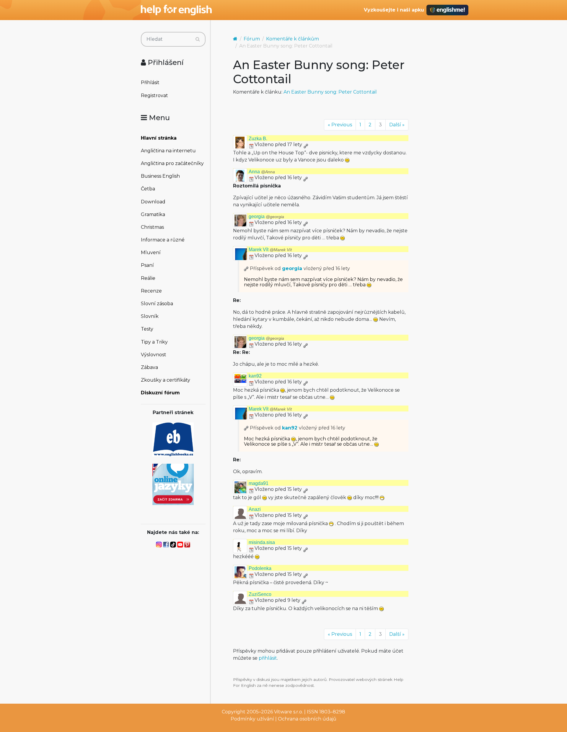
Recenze (151, 291)
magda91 (258, 483)
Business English (160, 176)
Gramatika (153, 214)
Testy (147, 329)
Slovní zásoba (157, 303)
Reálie (148, 278)
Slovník (150, 316)
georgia (266, 216)
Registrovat (154, 95)
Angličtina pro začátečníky (172, 163)
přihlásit (268, 658)
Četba (148, 189)
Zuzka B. (258, 138)
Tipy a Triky (154, 342)
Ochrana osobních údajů (307, 719)
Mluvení (151, 252)
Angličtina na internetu (168, 150)
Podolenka (260, 568)
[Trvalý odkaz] (305, 144)
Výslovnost (153, 354)
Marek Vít (270, 249)
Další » (397, 125)
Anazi (255, 509)
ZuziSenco (260, 594)
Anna (262, 171)
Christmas (152, 227)
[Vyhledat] (197, 39)
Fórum (252, 39)
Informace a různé (163, 240)
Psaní (147, 265)
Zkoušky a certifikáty (165, 380)
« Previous (340, 125)
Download (153, 202)
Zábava (149, 367)
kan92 (255, 375)
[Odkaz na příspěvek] (246, 268)
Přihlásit (150, 82)
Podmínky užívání (252, 719)
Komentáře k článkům (292, 39)
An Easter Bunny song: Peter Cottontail (330, 92)
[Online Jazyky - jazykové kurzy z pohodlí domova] (173, 484)
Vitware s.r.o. (288, 712)
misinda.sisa (262, 542)
